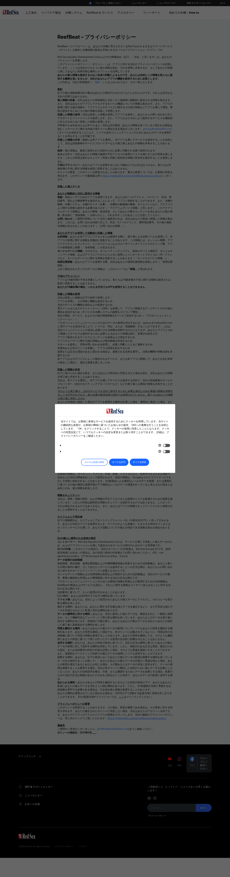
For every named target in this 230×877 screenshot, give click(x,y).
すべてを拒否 (139, 462)
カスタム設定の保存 (94, 462)
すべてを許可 (118, 462)
